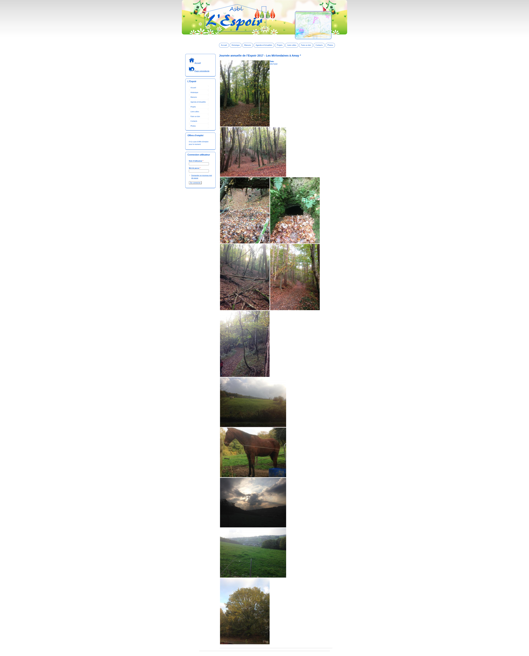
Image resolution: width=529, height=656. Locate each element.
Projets (280, 45)
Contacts (319, 45)
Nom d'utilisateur (196, 161)
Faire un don (306, 45)
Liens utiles (291, 45)
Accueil (224, 45)
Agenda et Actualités (264, 45)
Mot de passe (194, 168)
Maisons (247, 45)
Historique (236, 45)
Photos (330, 45)
